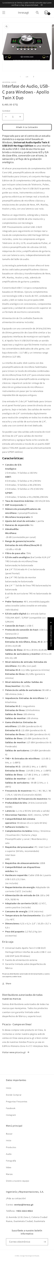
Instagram (11, 1115)
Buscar (9, 1133)
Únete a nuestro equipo (17, 1180)
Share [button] (8, 983)
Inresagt (22, 1256)
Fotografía (11, 1160)
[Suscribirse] (44, 1241)
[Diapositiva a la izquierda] (20, 76)
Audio (9, 1154)
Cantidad (6, 111)
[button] (3, 12)
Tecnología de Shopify (32, 1256)
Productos (11, 1147)
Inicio (8, 1088)
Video (8, 1167)
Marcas (9, 1174)
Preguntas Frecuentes (16, 1101)
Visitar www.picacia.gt (14, 1052)
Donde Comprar (14, 1094)
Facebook (10, 1108)
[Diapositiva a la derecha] (33, 76)
